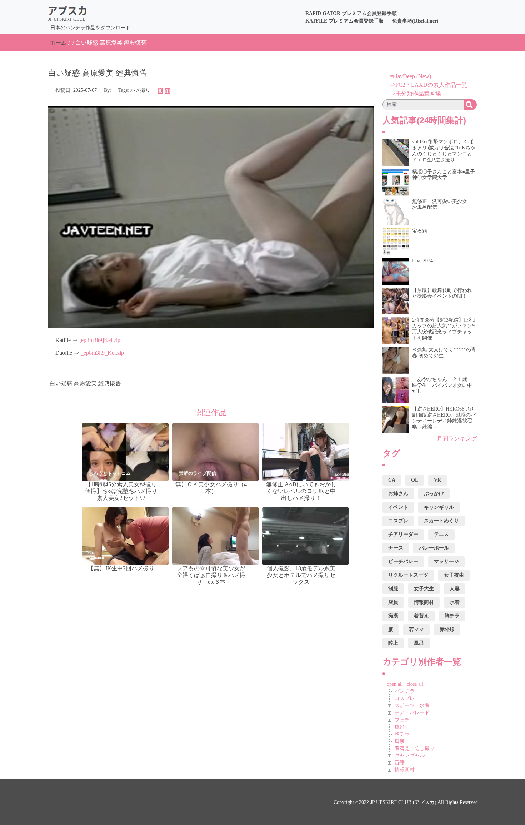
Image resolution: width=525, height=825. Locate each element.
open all (395, 684)
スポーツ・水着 (412, 705)
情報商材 (405, 769)
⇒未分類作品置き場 (415, 93)
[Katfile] (160, 90)
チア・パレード (412, 712)
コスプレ (405, 698)
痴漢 (400, 741)
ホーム (58, 43)
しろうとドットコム (110, 473)
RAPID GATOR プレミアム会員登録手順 (351, 13)
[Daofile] (167, 90)
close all (415, 684)
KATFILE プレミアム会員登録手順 (344, 21)
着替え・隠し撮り (415, 748)
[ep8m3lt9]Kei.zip (99, 340)
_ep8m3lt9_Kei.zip (102, 353)
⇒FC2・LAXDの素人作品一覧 (429, 85)
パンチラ (405, 691)
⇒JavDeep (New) (410, 76)
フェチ (402, 719)
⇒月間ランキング (454, 439)
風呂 (400, 727)
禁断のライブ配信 (197, 473)
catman (96, 557)
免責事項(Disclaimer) (415, 21)
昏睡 (400, 762)
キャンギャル (410, 755)
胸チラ (402, 734)
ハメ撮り (140, 90)
